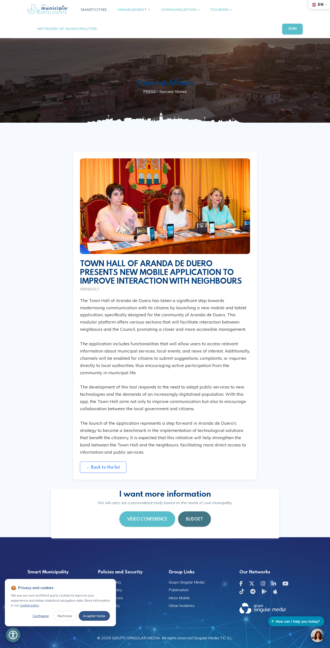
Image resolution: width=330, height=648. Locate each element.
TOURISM (219, 9)
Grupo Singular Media (186, 582)
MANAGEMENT (132, 9)
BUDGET (194, 519)
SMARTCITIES (94, 9)
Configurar (41, 616)
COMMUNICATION (178, 9)
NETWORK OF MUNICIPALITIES (67, 28)
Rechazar (64, 616)
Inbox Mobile (179, 598)
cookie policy (29, 605)
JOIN (292, 28)
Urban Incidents (181, 605)
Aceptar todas (94, 616)
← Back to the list (103, 467)
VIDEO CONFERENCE (147, 519)
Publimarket (179, 590)
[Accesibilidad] (13, 635)
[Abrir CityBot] (317, 635)
